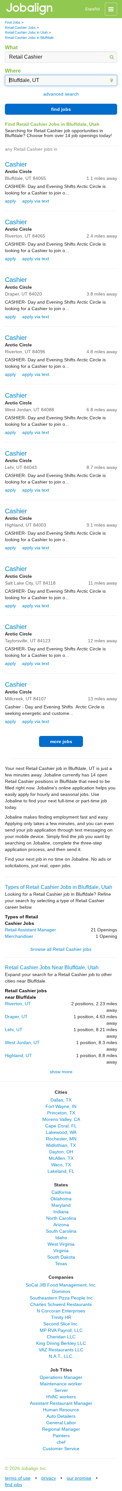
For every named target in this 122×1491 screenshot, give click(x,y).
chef (61, 1442)
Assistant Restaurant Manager (61, 1403)
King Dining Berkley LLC (61, 1343)
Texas (61, 1263)
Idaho (61, 1237)
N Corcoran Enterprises (61, 1310)
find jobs (61, 109)
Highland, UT (18, 1055)
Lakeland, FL (61, 1171)
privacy (48, 1478)
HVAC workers (61, 1396)
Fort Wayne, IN (61, 1106)
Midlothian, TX (61, 1145)
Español (92, 9)
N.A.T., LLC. (61, 1356)
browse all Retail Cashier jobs (61, 949)
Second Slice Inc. (61, 1323)
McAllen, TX (61, 1158)
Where (13, 71)
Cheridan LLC (61, 1336)
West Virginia (61, 1244)
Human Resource (61, 1409)
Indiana (61, 1211)
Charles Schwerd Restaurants (61, 1304)
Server (61, 1390)
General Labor (61, 1422)
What (11, 47)
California (61, 1192)
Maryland (61, 1205)
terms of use (18, 1478)
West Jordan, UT (22, 1042)
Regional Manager (61, 1429)
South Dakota (61, 1257)
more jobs (61, 741)
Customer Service (61, 1448)
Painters (61, 1435)
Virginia (61, 1250)
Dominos (61, 1291)
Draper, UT (16, 1016)
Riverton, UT (18, 1003)
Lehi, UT (13, 1029)
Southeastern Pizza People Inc (61, 1297)
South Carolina (61, 1231)
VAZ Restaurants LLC (61, 1349)
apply (10, 201)
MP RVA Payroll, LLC (61, 1330)
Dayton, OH (61, 1151)
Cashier (16, 164)
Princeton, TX (61, 1112)
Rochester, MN (61, 1138)
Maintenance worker (61, 1383)
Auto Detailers (61, 1416)
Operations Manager (61, 1377)
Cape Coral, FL (61, 1125)
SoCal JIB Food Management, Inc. (61, 1284)
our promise (79, 1478)
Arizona (61, 1224)
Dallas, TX (61, 1099)
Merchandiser (19, 936)
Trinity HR (61, 1317)
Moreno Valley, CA (61, 1119)
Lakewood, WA (61, 1132)
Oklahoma (61, 1198)
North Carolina (61, 1218)
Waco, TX (61, 1164)
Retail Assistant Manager (30, 929)
